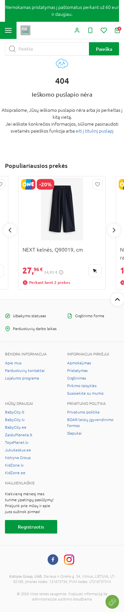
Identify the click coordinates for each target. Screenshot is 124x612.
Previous (10, 230)
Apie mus (13, 363)
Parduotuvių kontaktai (25, 370)
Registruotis (31, 527)
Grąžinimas (76, 378)
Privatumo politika (83, 412)
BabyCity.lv (15, 419)
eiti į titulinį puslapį (94, 131)
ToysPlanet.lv (16, 442)
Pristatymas (77, 370)
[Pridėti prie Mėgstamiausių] (98, 184)
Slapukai (74, 433)
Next (114, 230)
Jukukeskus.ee (18, 450)
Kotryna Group (18, 457)
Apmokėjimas (79, 363)
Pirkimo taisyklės (82, 385)
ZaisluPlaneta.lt (18, 435)
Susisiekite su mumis (85, 393)
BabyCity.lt (14, 412)
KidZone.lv (14, 465)
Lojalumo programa (22, 378)
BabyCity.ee (15, 427)
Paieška (104, 49)
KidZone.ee (15, 473)
